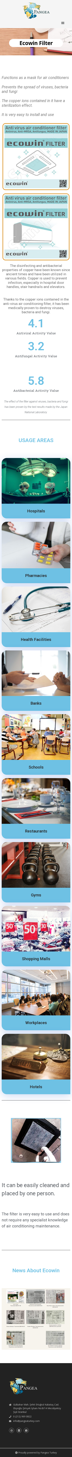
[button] (63, 23)
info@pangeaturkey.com (26, 1421)
